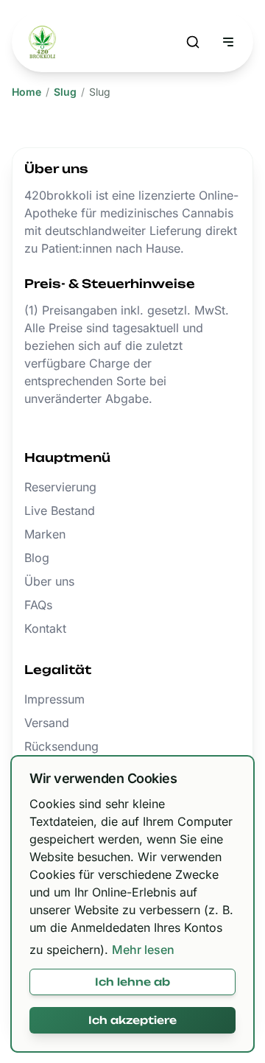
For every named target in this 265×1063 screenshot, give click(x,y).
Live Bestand (59, 510)
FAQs (38, 604)
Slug (65, 91)
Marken (45, 534)
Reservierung (60, 487)
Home (26, 91)
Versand (46, 722)
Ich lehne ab (132, 981)
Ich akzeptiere (132, 1020)
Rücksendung (61, 746)
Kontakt (45, 628)
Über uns (49, 581)
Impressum (54, 699)
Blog (36, 557)
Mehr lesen (143, 949)
